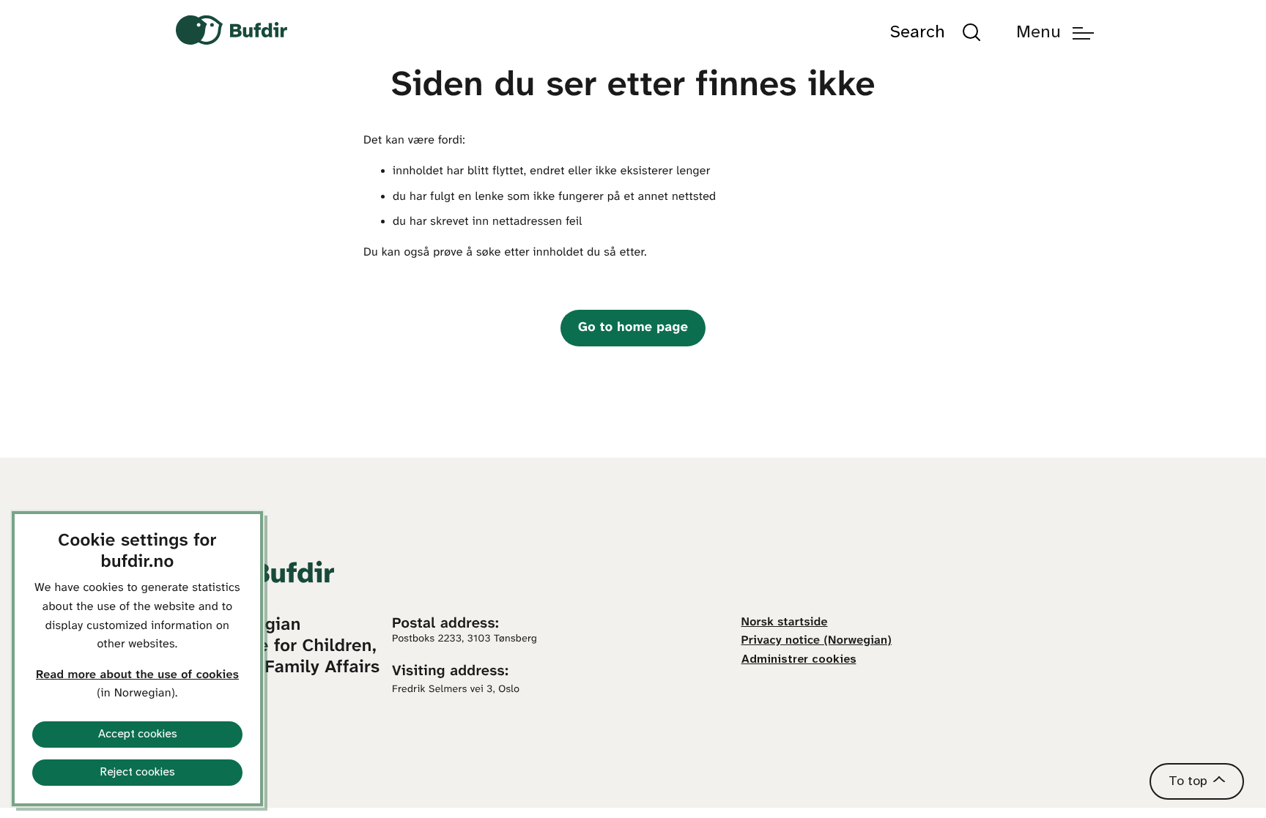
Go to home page (633, 328)
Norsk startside (784, 623)
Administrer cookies (798, 659)
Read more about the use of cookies (137, 675)
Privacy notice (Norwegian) (816, 641)
